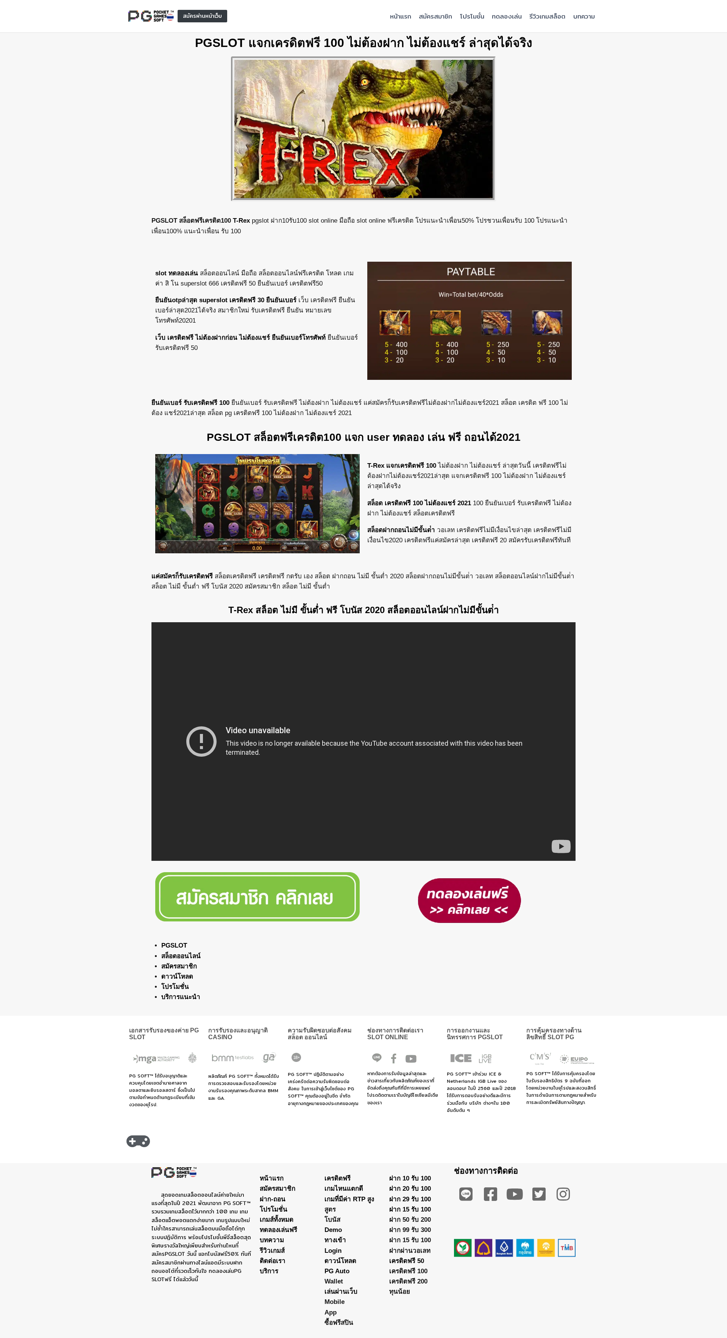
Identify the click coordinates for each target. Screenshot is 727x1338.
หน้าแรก (400, 16)
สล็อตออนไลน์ (181, 956)
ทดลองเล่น (507, 16)
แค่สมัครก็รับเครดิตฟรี (182, 576)
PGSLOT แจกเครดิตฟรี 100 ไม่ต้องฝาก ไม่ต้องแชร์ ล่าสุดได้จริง (363, 43)
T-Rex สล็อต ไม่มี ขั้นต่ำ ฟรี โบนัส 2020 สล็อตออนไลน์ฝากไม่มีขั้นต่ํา (363, 610)
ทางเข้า (335, 1240)
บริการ (269, 1271)
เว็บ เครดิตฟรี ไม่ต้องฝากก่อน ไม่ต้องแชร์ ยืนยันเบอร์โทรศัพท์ (240, 337)
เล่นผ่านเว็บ (340, 1291)
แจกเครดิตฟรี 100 (411, 465)
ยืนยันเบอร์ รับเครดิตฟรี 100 (190, 402)
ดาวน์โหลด (177, 976)
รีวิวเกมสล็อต (547, 16)
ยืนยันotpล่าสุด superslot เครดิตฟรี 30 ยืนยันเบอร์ (225, 300)
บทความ (584, 16)
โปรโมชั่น (472, 16)
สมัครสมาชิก (435, 16)
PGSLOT (174, 945)
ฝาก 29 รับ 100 (410, 1199)
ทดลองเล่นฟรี (278, 1229)
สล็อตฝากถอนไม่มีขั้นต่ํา (401, 530)
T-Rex (241, 220)
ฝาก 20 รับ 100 (410, 1188)
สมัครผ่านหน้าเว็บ (202, 16)
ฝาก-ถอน (272, 1199)
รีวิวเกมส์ (272, 1250)
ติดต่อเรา (272, 1261)
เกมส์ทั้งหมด (276, 1219)
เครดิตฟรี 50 (406, 1261)
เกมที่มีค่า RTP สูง (349, 1199)
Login (333, 1250)
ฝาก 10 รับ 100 (410, 1178)
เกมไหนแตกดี (343, 1188)
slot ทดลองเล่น (176, 273)
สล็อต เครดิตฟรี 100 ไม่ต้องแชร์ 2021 (419, 503)
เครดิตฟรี (337, 1178)
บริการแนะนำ (180, 997)
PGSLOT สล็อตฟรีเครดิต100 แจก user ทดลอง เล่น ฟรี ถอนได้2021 (364, 437)
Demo (333, 1229)
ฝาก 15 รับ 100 (410, 1209)
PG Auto (336, 1271)
